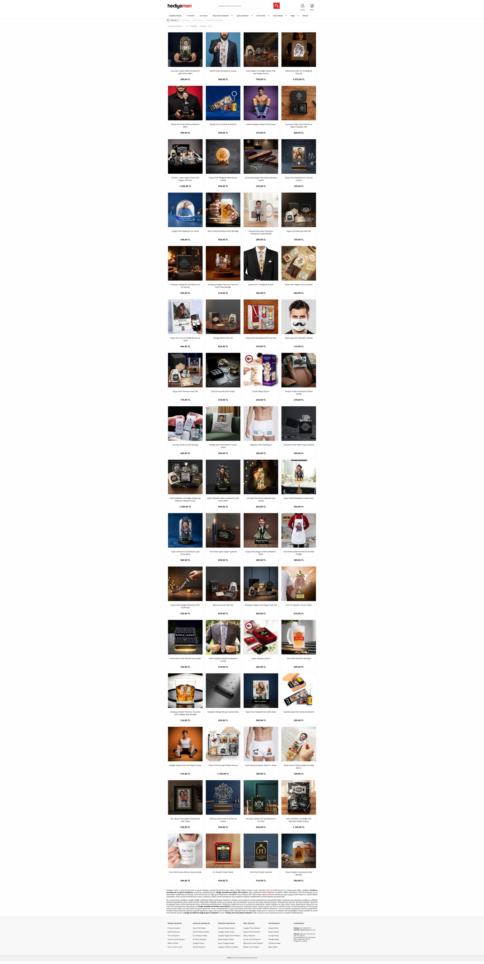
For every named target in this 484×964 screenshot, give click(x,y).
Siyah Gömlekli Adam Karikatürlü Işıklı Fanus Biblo (223, 499)
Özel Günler (260, 15)
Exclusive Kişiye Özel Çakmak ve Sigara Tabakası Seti (298, 125)
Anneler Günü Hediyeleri (252, 939)
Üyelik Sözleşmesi (174, 932)
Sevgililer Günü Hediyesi (251, 928)
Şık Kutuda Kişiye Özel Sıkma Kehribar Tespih (261, 178)
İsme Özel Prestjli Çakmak (261, 872)
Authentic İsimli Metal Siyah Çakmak (298, 445)
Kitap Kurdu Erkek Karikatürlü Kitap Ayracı (299, 766)
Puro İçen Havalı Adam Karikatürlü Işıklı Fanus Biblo (185, 72)
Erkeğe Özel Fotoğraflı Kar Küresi (185, 231)
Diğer (293, 15)
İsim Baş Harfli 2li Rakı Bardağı (185, 445)
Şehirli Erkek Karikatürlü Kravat (223, 71)
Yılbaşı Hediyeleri (249, 936)
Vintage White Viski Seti (223, 338)
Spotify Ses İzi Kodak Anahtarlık (223, 124)
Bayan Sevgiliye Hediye (226, 943)
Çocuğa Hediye (273, 936)
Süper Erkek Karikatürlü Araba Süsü (299, 498)
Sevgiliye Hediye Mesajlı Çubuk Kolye (223, 712)
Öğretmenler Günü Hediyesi (253, 943)
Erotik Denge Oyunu (260, 391)
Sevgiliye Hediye (175, 15)
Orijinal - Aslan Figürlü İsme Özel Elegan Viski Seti (185, 178)
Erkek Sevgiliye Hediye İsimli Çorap (261, 124)
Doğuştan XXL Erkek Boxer (261, 445)
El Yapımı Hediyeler (199, 939)
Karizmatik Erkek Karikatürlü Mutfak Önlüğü (299, 552)
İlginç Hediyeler (243, 15)
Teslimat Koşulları (174, 928)
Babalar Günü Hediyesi (251, 947)
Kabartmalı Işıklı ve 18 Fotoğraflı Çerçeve (298, 72)
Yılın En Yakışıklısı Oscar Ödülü (299, 605)
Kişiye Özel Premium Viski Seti (185, 391)
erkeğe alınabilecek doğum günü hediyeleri (201, 913)
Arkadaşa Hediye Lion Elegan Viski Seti (261, 605)
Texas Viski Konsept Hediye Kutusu (223, 765)
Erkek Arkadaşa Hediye (201, 932)
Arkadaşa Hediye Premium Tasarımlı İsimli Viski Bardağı (223, 285)
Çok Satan (203, 15)
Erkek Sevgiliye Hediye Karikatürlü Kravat (223, 659)
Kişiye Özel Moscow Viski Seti (298, 231)
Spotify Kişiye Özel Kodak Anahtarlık (299, 712)
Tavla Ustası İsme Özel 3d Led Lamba (185, 658)
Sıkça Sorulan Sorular (175, 947)
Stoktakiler (193, 26)
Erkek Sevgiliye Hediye (226, 939)
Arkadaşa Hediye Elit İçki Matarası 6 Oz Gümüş (185, 285)
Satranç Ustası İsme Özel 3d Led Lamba (223, 819)
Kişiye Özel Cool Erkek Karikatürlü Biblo (185, 125)
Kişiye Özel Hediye (199, 928)
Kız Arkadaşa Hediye (200, 936)
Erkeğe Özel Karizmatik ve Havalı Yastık (223, 446)
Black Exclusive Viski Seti (223, 605)
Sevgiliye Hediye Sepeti (226, 932)
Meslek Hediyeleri (199, 947)
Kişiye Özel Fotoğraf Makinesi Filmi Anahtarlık (185, 606)
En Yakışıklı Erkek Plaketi (223, 872)
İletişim (305, 15)
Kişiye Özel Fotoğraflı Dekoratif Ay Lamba (223, 178)
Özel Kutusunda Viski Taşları (223, 391)
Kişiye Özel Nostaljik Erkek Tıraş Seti (261, 338)
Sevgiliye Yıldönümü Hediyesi (228, 947)
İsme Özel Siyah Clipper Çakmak (223, 551)
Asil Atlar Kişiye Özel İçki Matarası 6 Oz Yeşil (261, 819)
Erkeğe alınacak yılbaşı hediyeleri (239, 913)
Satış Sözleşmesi (173, 936)
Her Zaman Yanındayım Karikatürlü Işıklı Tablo (185, 819)
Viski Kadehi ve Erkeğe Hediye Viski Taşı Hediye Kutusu (261, 72)
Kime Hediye (278, 15)
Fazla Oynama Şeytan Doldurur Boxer (261, 765)
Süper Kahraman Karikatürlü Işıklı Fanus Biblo (185, 552)
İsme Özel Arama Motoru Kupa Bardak (185, 872)
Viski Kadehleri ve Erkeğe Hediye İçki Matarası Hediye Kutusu (185, 499)
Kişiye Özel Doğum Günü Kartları (299, 284)
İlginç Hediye (272, 947)
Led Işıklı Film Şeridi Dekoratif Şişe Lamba (261, 499)
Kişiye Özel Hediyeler (221, 15)
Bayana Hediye (273, 932)
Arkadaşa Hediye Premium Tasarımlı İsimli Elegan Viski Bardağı (185, 713)
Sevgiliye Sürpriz (198, 943)
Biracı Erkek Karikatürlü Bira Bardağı (223, 231)
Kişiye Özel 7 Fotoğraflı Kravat (260, 284)
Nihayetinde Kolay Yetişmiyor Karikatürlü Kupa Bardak (261, 232)
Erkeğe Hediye (273, 928)
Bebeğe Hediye (273, 939)
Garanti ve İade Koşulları (176, 939)
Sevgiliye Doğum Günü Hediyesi (229, 936)
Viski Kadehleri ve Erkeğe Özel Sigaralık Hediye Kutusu (298, 819)
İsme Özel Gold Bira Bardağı (299, 658)
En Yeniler (190, 15)
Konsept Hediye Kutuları (226, 928)
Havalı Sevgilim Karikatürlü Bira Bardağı (298, 873)
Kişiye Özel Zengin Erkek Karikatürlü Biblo (261, 552)
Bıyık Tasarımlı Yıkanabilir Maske (299, 338)
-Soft (228, 958)
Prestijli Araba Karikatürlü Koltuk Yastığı (299, 392)
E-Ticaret (234, 958)
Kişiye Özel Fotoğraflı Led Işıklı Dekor (261, 712)
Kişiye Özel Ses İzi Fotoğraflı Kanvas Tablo (185, 339)
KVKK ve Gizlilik (173, 943)
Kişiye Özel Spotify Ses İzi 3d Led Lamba (298, 178)
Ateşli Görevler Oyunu (261, 658)
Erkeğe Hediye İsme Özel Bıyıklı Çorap (185, 765)
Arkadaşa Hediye (274, 943)
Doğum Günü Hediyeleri (251, 932)
